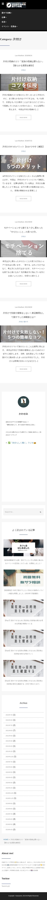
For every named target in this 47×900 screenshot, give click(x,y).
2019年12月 (9, 793)
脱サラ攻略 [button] (6, 13)
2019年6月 (9, 819)
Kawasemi (19, 896)
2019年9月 (9, 803)
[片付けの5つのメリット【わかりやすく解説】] (23, 163)
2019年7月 (9, 814)
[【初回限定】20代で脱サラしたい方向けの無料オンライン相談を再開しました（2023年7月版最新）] (23, 577)
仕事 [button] (3, 17)
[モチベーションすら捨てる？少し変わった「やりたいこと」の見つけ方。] (23, 248)
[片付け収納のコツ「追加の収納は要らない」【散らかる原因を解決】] (23, 82)
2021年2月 (9, 746)
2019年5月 (9, 824)
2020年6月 (9, 767)
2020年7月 (9, 762)
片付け (23, 70)
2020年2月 (9, 788)
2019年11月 (9, 798)
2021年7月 (9, 725)
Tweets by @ (6, 886)
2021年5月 (9, 736)
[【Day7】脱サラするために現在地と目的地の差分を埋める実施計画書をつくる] (23, 608)
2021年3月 (9, 741)
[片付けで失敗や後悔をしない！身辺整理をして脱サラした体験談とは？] (23, 333)
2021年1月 (9, 751)
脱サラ (26, 322)
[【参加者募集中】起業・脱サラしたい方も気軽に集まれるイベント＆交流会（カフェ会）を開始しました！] (23, 547)
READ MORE (23, 117)
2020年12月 (9, 756)
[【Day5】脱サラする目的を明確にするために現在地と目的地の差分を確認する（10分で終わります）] (23, 668)
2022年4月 (9, 720)
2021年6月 (9, 730)
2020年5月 (9, 772)
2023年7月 (9, 715)
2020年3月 (9, 783)
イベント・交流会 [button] (9, 26)
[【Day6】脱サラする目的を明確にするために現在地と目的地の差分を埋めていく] (23, 638)
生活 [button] (3, 22)
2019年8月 (9, 809)
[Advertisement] (23, 469)
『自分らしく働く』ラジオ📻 (23, 443)
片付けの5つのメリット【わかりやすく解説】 (23, 147)
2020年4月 (9, 777)
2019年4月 (9, 829)
